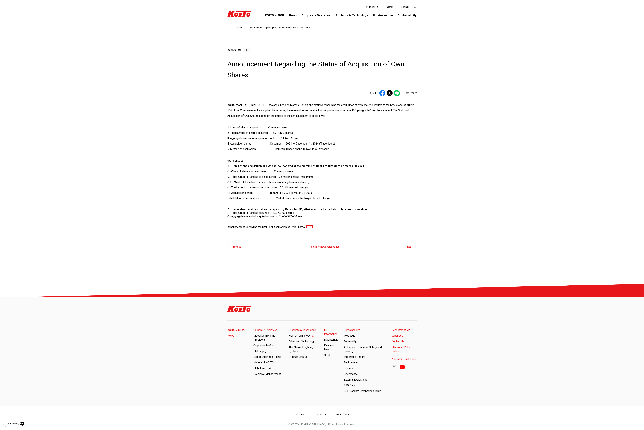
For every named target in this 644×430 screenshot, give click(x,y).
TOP (229, 28)
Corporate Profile (263, 345)
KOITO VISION (274, 15)
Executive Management (267, 374)
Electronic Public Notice (401, 349)
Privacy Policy (342, 414)
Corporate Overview (265, 330)
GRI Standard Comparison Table (362, 391)
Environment (351, 362)
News (293, 15)
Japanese (390, 7)
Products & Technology (302, 330)
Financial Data (329, 347)
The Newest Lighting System (301, 349)
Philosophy (260, 351)
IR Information (330, 332)
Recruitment (369, 7)
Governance (351, 374)
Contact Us (398, 341)
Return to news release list (324, 246)
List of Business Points (267, 356)
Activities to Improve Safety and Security (363, 349)
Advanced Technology (301, 341)
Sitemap (299, 414)
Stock (327, 355)
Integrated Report (354, 356)
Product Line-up (298, 356)
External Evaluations (355, 379)
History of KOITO (263, 362)
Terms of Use (319, 414)
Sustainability (352, 330)
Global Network (262, 368)
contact (405, 7)
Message (349, 335)
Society (348, 368)
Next (409, 246)
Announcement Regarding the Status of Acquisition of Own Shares (266, 227)
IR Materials (331, 339)
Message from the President (264, 337)
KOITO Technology (300, 335)
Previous (236, 246)
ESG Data (349, 385)
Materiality (350, 341)
